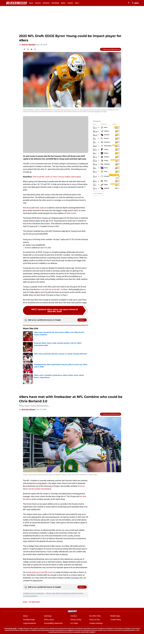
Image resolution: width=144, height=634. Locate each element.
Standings (55, 3)
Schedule (46, 3)
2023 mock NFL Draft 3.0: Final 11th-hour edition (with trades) (57, 177)
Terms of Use (94, 620)
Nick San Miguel (28, 409)
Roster (63, 3)
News (31, 3)
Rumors (38, 3)
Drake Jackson (40, 208)
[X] (133, 3)
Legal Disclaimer (29, 623)
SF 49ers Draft (34, 602)
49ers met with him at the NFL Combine (52, 289)
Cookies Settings (96, 623)
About (25, 616)
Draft (32, 164)
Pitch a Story (49, 620)
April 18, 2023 (46, 248)
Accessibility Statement (53, 623)
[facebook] (128, 3)
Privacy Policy (76, 620)
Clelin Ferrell (71, 213)
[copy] (35, 49)
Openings (47, 616)
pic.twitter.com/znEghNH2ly (34, 245)
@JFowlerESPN (41, 234)
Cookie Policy (115, 620)
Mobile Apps (115, 616)
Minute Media (12, 628)
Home (25, 602)
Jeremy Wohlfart (29, 45)
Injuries (70, 3)
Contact (74, 616)
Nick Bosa (27, 208)
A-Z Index (74, 623)
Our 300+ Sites (95, 616)
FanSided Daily (29, 620)
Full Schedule (98, 193)
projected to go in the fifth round (39, 572)
